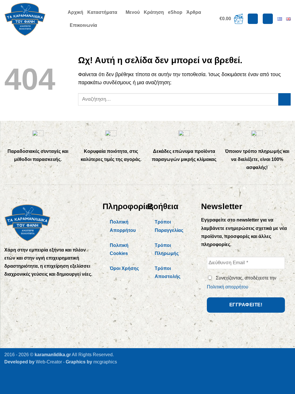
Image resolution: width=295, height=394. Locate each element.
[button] (231, 19)
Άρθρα (193, 12)
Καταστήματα (102, 12)
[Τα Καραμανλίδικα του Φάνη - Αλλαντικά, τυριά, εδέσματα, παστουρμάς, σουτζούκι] (31, 18)
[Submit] (284, 99)
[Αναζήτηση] (268, 19)
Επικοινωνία (83, 25)
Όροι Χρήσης (124, 268)
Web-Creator (49, 361)
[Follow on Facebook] (10, 286)
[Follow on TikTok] (34, 286)
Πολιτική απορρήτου (227, 286)
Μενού (133, 12)
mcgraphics (105, 361)
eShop (175, 12)
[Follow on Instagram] (22, 286)
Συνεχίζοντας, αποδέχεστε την (241, 282)
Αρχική (75, 12)
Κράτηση (154, 12)
